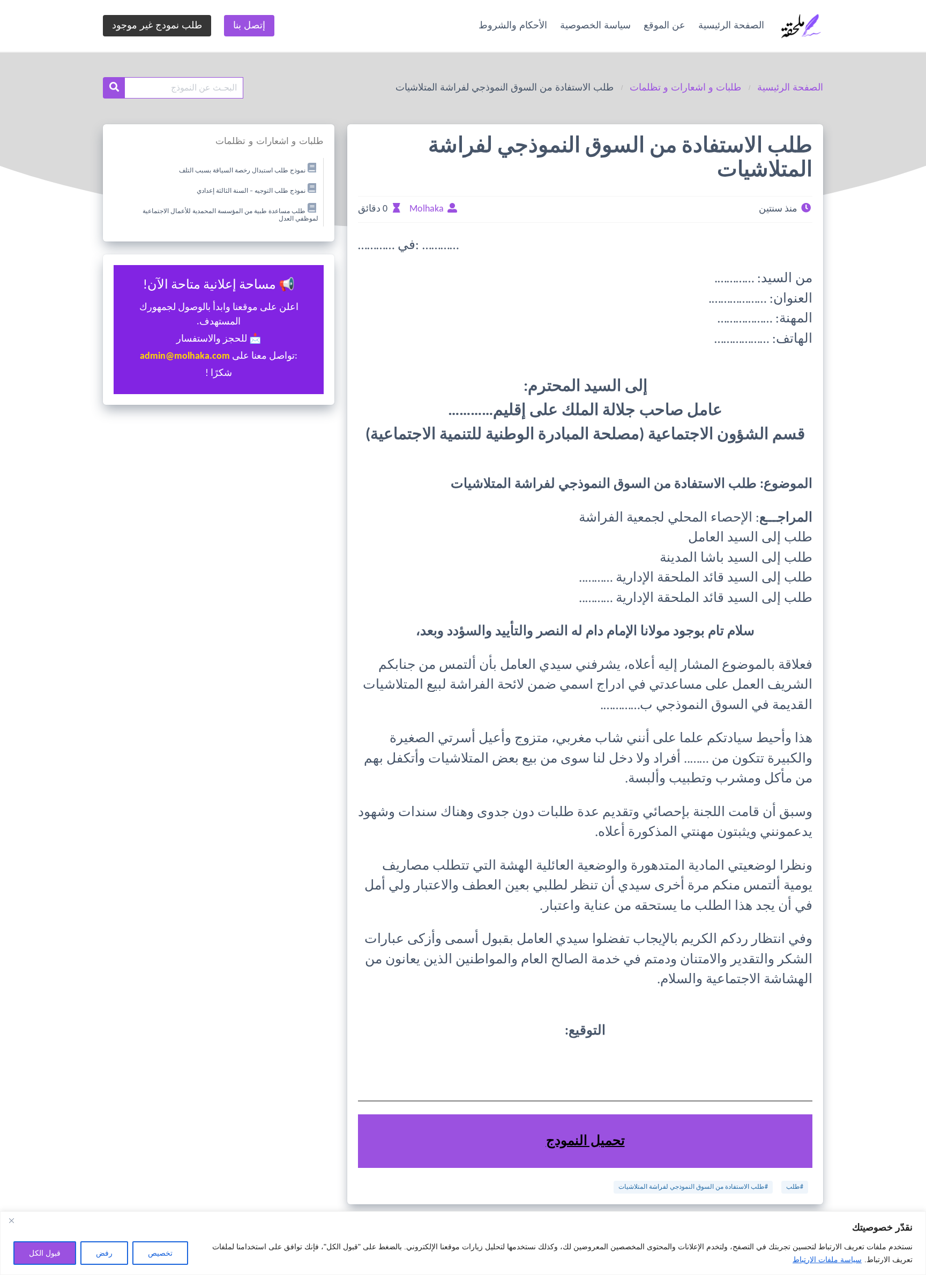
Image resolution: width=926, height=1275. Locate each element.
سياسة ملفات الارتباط (827, 1259)
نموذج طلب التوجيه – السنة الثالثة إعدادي (251, 191)
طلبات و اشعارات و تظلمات (685, 87)
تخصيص (160, 1253)
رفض (104, 1253)
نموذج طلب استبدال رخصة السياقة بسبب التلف (242, 171)
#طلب (794, 1187)
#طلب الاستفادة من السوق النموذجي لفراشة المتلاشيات (693, 1187)
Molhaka (426, 209)
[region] (463, 1243)
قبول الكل (45, 1253)
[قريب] (11, 1220)
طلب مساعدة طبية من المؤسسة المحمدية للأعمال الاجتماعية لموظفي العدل (230, 215)
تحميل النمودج (585, 1141)
